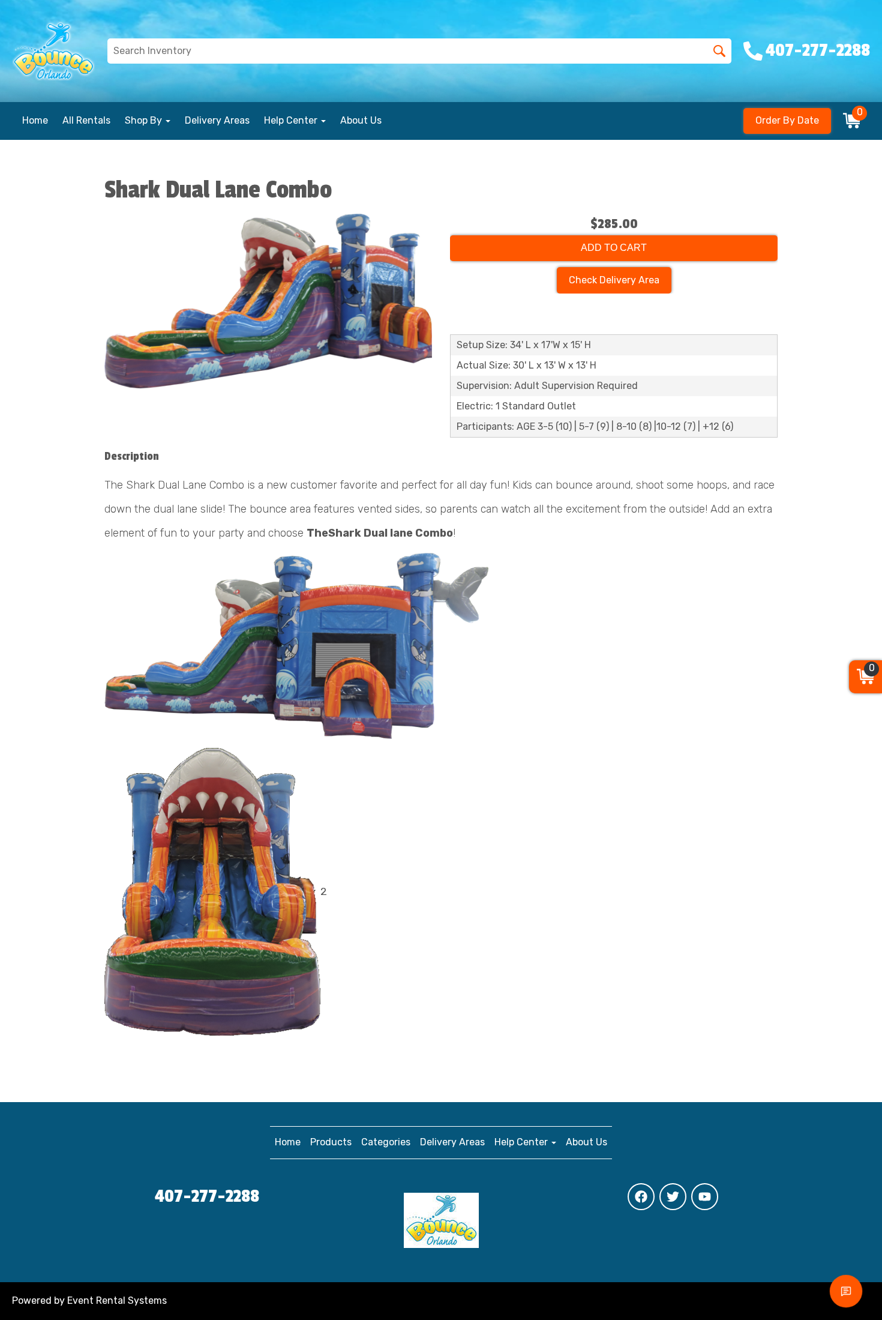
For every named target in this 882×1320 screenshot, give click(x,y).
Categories (385, 1142)
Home (35, 120)
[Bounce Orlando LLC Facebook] (641, 1196)
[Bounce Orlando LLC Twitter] (672, 1196)
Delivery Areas (217, 120)
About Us (361, 120)
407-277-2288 (207, 1196)
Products (331, 1142)
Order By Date (787, 120)
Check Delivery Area (614, 280)
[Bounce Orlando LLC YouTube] (704, 1196)
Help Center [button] (292, 120)
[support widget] (846, 1291)
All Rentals (86, 120)
